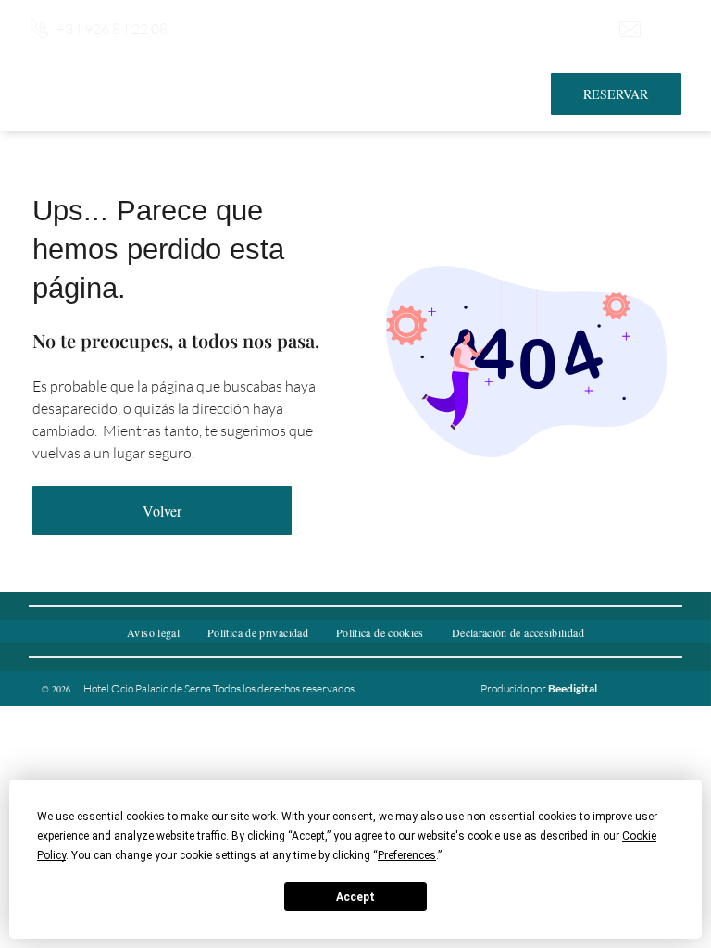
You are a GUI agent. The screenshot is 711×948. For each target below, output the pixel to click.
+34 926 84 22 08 (112, 28)
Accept (355, 897)
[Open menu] (668, 29)
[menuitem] (153, 631)
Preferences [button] (407, 855)
